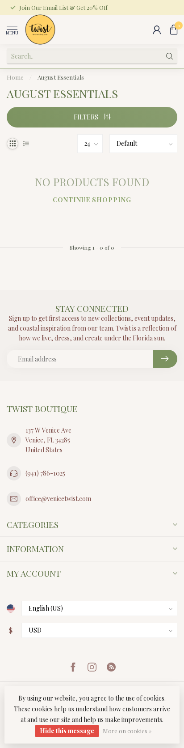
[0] (173, 29)
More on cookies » (127, 731)
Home (15, 77)
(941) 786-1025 (45, 473)
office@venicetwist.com (58, 498)
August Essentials (61, 77)
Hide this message (67, 731)
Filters (87, 117)
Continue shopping (92, 200)
